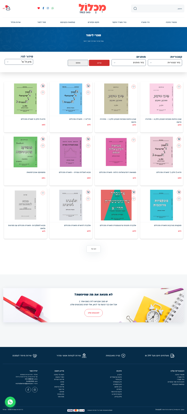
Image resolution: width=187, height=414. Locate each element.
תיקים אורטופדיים (116, 377)
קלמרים (119, 389)
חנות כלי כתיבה (59, 375)
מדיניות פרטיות (59, 387)
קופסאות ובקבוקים (178, 384)
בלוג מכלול (60, 394)
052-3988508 (29, 379)
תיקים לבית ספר (116, 392)
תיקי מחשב (118, 387)
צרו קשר (61, 389)
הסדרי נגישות (59, 377)
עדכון (99, 63)
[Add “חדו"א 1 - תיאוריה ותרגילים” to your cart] (88, 86)
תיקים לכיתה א (117, 394)
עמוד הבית (100, 41)
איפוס (78, 63)
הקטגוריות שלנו (177, 371)
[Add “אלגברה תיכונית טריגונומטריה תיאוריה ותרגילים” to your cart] (134, 192)
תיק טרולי (118, 379)
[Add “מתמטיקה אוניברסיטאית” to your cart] (43, 139)
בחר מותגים (138, 62)
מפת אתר (61, 397)
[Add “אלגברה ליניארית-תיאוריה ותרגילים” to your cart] (88, 192)
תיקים (119, 371)
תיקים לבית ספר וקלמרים (176, 382)
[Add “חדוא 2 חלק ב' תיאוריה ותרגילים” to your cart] (179, 139)
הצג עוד (93, 249)
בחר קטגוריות (174, 62)
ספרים (94, 41)
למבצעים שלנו (93, 313)
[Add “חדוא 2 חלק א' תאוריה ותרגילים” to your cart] (43, 86)
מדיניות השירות (59, 379)
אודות (62, 382)
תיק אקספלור (117, 382)
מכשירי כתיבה (179, 375)
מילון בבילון (118, 397)
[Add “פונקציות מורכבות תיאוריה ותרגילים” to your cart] (179, 192)
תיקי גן (119, 375)
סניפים (62, 392)
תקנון (62, 384)
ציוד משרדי (180, 379)
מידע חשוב (59, 371)
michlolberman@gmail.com (24, 384)
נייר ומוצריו (180, 377)
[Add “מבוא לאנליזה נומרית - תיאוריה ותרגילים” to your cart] (88, 139)
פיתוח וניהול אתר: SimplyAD (164, 410)
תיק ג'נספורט (117, 384)
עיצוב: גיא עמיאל (179, 410)
